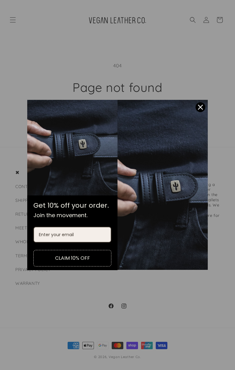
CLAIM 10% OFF (72, 258)
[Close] (200, 107)
